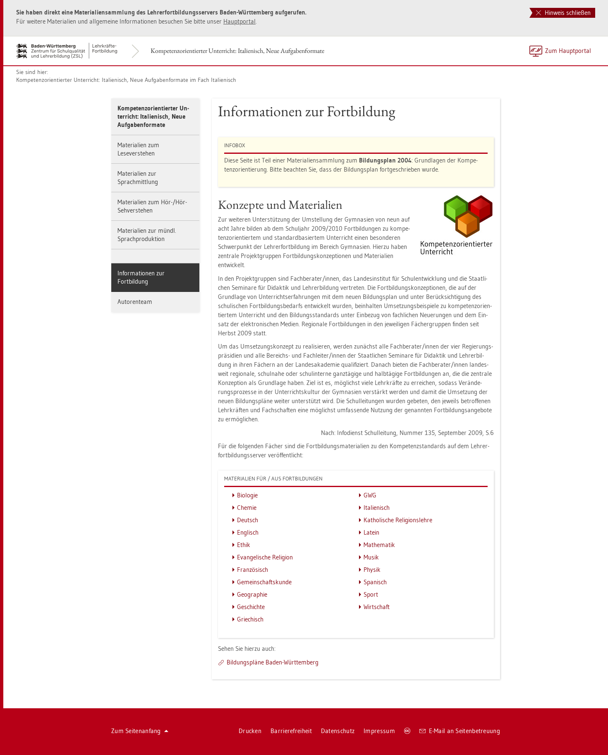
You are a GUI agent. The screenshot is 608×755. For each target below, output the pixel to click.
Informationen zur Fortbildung (141, 277)
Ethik (243, 545)
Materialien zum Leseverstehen (138, 149)
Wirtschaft (377, 607)
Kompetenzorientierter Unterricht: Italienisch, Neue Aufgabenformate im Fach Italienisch (126, 80)
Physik (372, 569)
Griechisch (250, 619)
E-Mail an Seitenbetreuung (464, 731)
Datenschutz (337, 731)
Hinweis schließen (567, 13)
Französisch (252, 569)
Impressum (379, 731)
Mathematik (379, 545)
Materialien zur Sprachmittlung (137, 178)
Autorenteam (134, 302)
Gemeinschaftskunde (264, 582)
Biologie (247, 495)
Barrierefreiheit (291, 731)
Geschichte (251, 607)
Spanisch (375, 582)
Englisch (248, 532)
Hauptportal (239, 21)
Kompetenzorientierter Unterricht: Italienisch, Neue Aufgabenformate (237, 50)
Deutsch (247, 520)
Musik (371, 557)
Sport (371, 594)
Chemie (246, 507)
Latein (371, 532)
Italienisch (377, 507)
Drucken (250, 731)
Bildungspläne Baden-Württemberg (272, 662)
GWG (370, 495)
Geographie (252, 594)
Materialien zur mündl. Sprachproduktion (146, 235)
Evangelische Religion (265, 557)
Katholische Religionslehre (398, 520)
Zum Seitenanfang (136, 731)
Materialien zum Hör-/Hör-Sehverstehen (152, 206)
